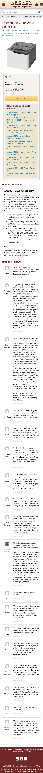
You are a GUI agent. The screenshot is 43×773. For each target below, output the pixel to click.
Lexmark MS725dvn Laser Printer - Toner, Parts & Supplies (19, 137)
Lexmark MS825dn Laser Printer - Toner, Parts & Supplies (21, 113)
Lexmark (11, 77)
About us (3, 750)
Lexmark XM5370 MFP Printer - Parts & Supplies (21, 174)
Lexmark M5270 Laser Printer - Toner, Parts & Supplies (20, 158)
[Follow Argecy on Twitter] (21, 759)
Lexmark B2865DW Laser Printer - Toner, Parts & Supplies (19, 142)
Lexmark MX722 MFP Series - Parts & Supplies (20, 148)
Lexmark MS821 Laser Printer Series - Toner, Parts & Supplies (21, 132)
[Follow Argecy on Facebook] (25, 759)
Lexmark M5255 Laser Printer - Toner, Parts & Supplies (20, 164)
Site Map (28, 752)
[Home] (3, 30)
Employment (27, 750)
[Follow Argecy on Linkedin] (17, 759)
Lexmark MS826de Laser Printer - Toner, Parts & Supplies (21, 153)
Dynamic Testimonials (14, 750)
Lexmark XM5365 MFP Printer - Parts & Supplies (21, 169)
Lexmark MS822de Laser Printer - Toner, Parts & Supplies (21, 126)
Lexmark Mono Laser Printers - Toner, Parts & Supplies (20, 34)
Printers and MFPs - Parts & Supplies (17, 30)
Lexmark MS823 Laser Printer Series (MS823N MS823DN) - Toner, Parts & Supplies (20, 120)
